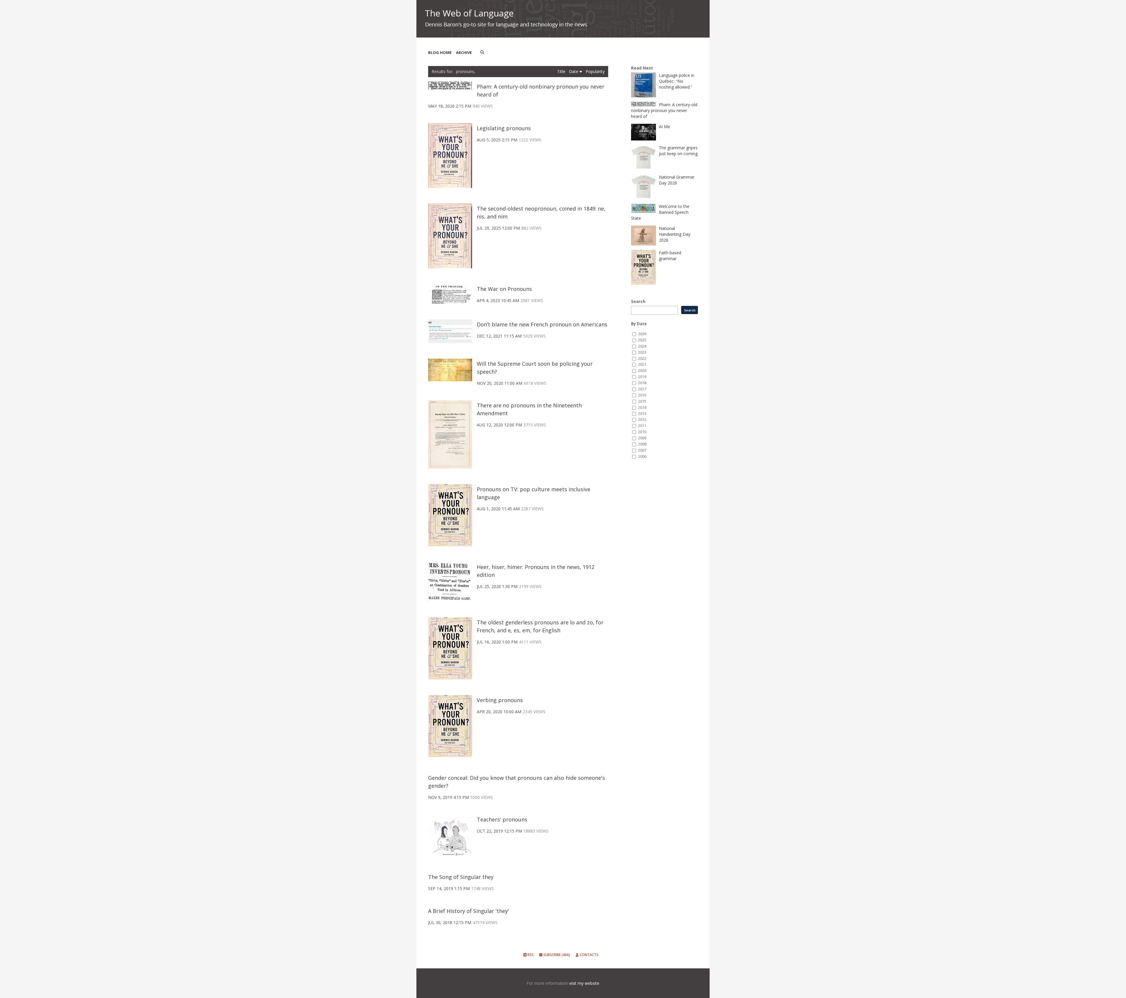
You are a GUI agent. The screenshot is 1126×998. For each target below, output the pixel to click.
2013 (642, 413)
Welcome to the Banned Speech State (660, 212)
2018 (642, 382)
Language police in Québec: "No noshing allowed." (676, 81)
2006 (642, 456)
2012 (642, 419)
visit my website (584, 983)
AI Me (664, 126)
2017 (642, 389)
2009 (642, 438)
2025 (642, 340)
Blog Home (440, 52)
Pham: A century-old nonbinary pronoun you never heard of (664, 110)
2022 (642, 358)
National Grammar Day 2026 (676, 180)
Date (574, 71)
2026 (642, 333)
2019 (642, 376)
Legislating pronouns (504, 128)
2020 (642, 370)
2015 (642, 401)
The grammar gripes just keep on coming (678, 150)
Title (562, 71)
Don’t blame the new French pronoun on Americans (542, 324)
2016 (642, 395)
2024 (642, 346)
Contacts (588, 954)
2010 (642, 431)
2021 (642, 364)
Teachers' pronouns (502, 819)
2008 (642, 444)
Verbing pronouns (500, 700)
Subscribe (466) (556, 954)
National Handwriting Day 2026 (674, 234)
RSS (530, 954)
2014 (642, 407)
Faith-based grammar (670, 255)
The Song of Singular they (461, 876)
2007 (642, 450)
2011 (642, 425)
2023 (642, 352)
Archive (464, 52)
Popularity (595, 71)
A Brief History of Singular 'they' (468, 910)
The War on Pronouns (504, 288)
